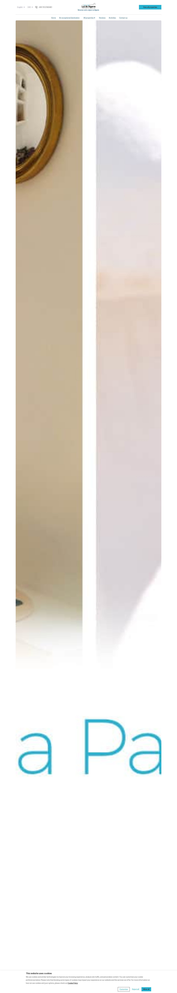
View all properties (150, 7)
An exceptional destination (69, 18)
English (20, 7)
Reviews (102, 18)
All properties (89, 18)
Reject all (135, 989)
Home (53, 18)
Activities (112, 18)
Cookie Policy (73, 983)
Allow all (146, 989)
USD (29, 7)
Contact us (123, 18)
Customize (124, 989)
